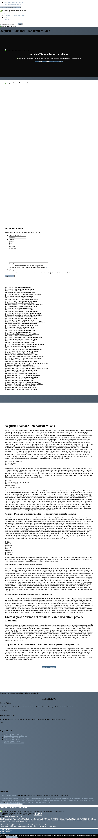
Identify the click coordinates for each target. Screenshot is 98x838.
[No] (17, 837)
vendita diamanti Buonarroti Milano (36, 800)
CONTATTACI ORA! (49, 667)
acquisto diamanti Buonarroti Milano (58, 798)
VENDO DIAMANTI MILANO (10, 818)
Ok (7, 837)
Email (11, 243)
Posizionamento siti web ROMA (27, 826)
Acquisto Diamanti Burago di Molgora (15, 736)
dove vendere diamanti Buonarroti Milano (60, 800)
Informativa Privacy (6, 825)
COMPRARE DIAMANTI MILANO (82, 818)
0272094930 (38, 815)
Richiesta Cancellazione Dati (21, 825)
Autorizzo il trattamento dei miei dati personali (29, 266)
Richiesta (12, 247)
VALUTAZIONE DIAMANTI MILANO (63, 820)
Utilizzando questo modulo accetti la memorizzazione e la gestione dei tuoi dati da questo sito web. (45, 273)
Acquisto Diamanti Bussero (12, 741)
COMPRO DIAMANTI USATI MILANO (57, 818)
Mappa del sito (35, 825)
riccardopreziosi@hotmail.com (14, 816)
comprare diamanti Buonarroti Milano (81, 798)
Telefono (12, 239)
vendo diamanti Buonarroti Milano (15, 802)
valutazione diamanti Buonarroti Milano (12, 798)
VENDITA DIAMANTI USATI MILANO (37, 820)
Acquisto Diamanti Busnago (12, 739)
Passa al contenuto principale (12, 4)
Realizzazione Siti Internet (8, 826)
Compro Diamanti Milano (8, 795)
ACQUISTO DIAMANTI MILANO (11, 820)
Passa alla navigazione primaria (13, 2)
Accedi (43, 825)
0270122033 (38, 813)
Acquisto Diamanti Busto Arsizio (14, 743)
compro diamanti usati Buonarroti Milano (12, 800)
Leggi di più (13, 837)
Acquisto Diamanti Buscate (12, 737)
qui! (46, 267)
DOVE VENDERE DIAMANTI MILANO (20, 821)
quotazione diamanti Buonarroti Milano (38, 802)
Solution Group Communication (47, 826)
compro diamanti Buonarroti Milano (36, 798)
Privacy (11, 264)
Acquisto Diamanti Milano (12, 734)
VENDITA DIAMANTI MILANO (32, 818)
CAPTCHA (12, 269)
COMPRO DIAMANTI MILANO (10, 7)
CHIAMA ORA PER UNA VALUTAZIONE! (49, 61)
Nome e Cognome (15, 235)
